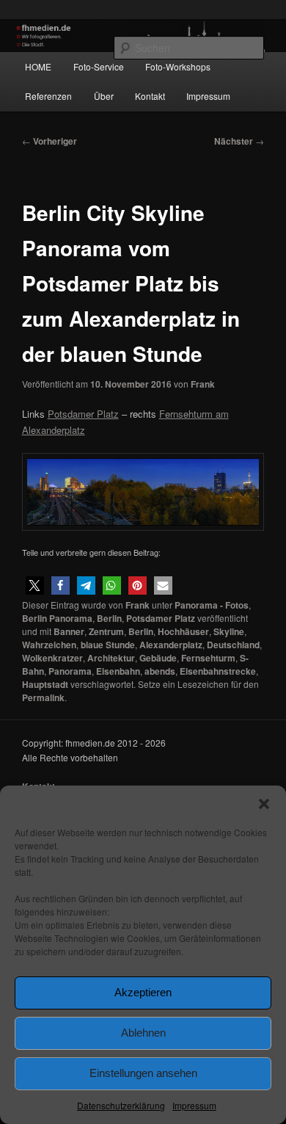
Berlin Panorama (57, 618)
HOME (38, 66)
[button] (264, 804)
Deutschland (233, 644)
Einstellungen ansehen (143, 1073)
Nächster (239, 141)
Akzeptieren (143, 992)
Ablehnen (143, 1032)
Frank (203, 384)
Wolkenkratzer (52, 657)
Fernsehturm (208, 657)
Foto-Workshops (177, 66)
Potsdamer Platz (160, 618)
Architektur (111, 657)
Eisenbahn (118, 671)
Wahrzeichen (49, 644)
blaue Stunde (108, 644)
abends (159, 671)
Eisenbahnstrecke (218, 671)
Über (104, 96)
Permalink (43, 697)
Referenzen (48, 96)
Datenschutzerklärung (121, 1105)
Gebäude (158, 657)
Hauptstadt (45, 684)
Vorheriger (49, 141)
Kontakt (150, 96)
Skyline (228, 631)
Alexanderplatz (170, 644)
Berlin (109, 618)
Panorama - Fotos (212, 605)
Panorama (70, 671)
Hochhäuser (183, 631)
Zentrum (106, 631)
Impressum (194, 1105)
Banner (69, 631)
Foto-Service (98, 66)
